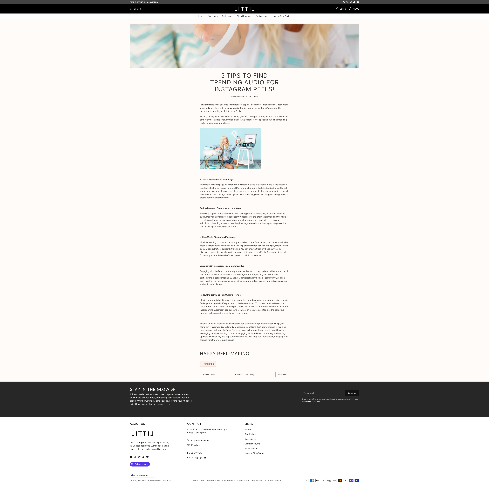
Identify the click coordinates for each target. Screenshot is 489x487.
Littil (149, 480)
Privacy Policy (243, 480)
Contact (278, 480)
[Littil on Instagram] (350, 2)
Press (270, 480)
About (195, 480)
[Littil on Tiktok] (354, 2)
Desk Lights (250, 439)
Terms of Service (258, 480)
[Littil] (244, 9)
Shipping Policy (213, 480)
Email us (195, 445)
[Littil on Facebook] (343, 2)
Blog (202, 480)
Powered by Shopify (162, 480)
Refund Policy (228, 480)
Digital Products (252, 443)
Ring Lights (249, 434)
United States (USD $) (143, 476)
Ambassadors (251, 448)
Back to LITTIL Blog (244, 374)
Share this (209, 364)
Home (247, 429)
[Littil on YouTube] (358, 2)
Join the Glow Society (255, 453)
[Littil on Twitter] (347, 2)
